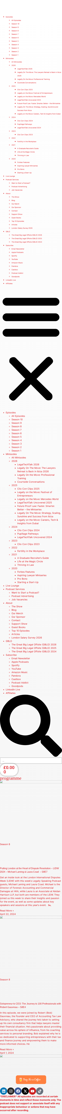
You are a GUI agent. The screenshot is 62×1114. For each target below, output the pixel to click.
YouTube (15, 259)
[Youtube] (32, 1091)
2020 (14, 159)
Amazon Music (17, 263)
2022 (14, 138)
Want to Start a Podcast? (21, 183)
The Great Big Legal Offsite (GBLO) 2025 (27, 238)
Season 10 (15, 24)
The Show (15, 197)
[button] (31, 348)
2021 (13, 145)
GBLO (8, 232)
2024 (14, 117)
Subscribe (9, 245)
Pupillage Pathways (24, 124)
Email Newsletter (18, 249)
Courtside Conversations (26, 83)
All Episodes (16, 20)
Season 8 (15, 31)
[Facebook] (18, 1091)
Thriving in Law (23, 155)
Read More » (7, 910)
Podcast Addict (17, 273)
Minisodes (10, 58)
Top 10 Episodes (18, 221)
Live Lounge (10, 176)
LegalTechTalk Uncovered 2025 (29, 100)
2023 (14, 131)
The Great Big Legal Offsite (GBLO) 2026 (27, 235)
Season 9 (15, 27)
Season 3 (15, 48)
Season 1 (15, 55)
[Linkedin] (3, 1091)
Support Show (17, 214)
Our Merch (15, 204)
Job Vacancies (17, 190)
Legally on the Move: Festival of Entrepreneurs (34, 93)
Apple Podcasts (18, 252)
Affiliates (9, 284)
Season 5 (15, 41)
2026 (14, 65)
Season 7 (15, 34)
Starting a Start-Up (24, 173)
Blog (13, 200)
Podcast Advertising (19, 187)
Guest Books (16, 218)
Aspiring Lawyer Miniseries (27, 166)
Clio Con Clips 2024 (25, 121)
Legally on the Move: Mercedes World (31, 97)
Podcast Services (12, 180)
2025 (14, 86)
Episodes (9, 17)
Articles (14, 225)
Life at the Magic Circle (26, 152)
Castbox (15, 270)
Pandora (15, 266)
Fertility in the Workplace (26, 142)
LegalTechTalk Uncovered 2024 (29, 128)
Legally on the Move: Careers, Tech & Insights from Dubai (39, 114)
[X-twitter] (25, 1091)
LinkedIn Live (11, 280)
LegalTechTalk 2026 (24, 69)
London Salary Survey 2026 (22, 228)
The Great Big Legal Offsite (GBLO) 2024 (27, 242)
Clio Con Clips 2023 (25, 135)
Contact (15, 211)
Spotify (14, 256)
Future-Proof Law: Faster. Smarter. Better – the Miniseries (38, 103)
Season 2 (15, 51)
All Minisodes (17, 62)
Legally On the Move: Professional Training (33, 79)
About (8, 193)
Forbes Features (23, 162)
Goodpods (16, 277)
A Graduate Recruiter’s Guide (27, 148)
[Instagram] (10, 1091)
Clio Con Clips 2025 (25, 90)
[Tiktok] (39, 1091)
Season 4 (15, 45)
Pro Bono (20, 169)
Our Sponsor (16, 207)
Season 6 (15, 38)
